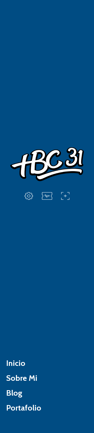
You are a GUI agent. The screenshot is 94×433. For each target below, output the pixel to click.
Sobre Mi (21, 378)
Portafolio (23, 408)
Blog (14, 393)
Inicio (15, 363)
